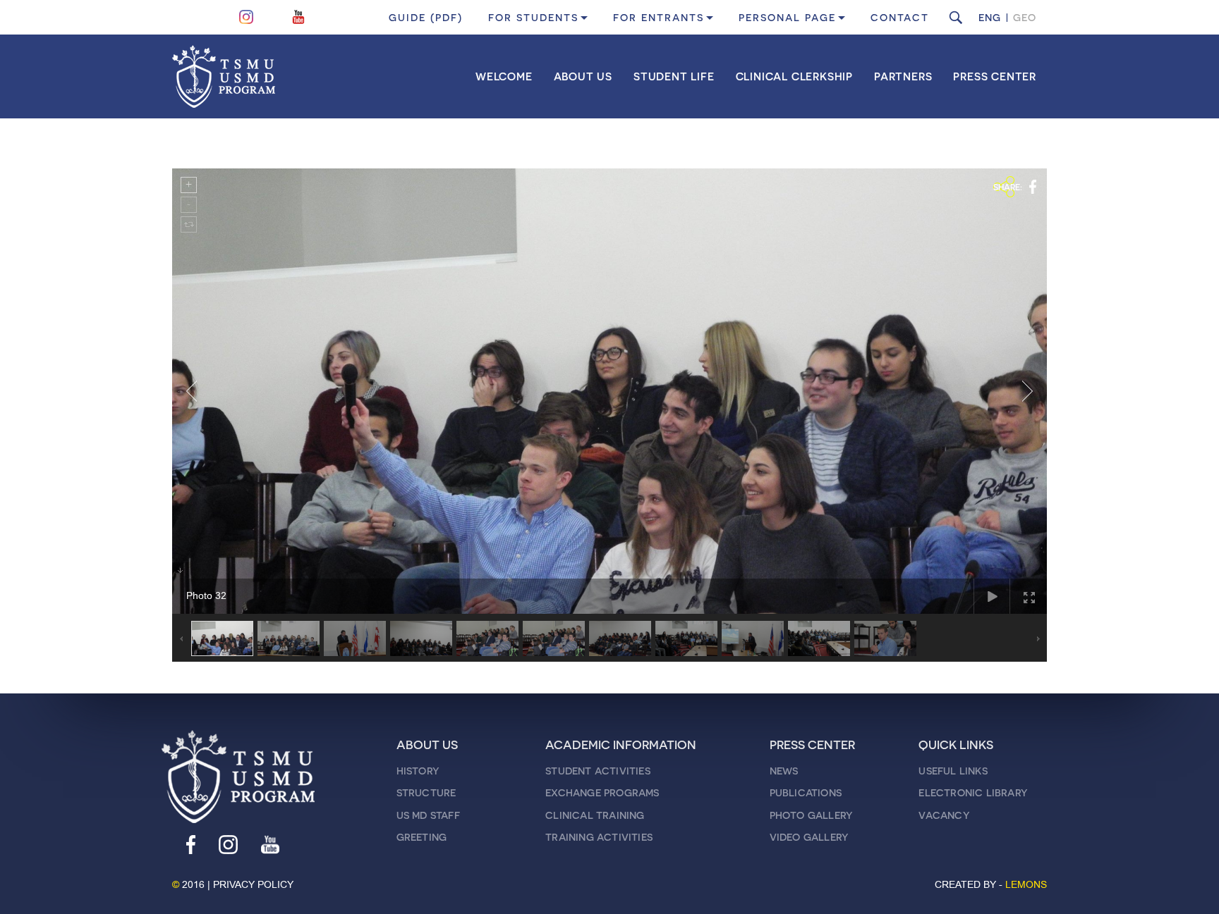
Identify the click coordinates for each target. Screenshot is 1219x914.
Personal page (787, 17)
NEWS (784, 771)
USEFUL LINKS (952, 771)
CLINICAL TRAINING (594, 815)
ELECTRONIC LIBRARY (972, 792)
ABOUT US (583, 76)
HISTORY (417, 771)
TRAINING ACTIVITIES (599, 837)
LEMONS (1026, 884)
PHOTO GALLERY (811, 815)
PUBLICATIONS (806, 792)
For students (533, 17)
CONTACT (900, 17)
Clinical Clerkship (794, 76)
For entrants (658, 17)
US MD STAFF (428, 815)
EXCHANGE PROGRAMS (602, 792)
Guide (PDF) (426, 17)
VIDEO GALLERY (809, 837)
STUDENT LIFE (674, 76)
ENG (989, 17)
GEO (1024, 17)
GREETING (421, 837)
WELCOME (504, 76)
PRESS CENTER (994, 76)
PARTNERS (903, 76)
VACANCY (943, 815)
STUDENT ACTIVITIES (597, 771)
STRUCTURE (426, 792)
